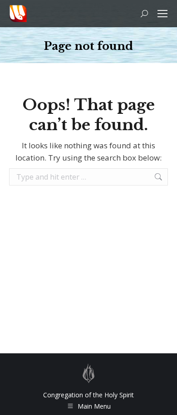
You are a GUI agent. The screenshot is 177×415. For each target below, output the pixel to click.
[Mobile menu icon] (162, 13)
